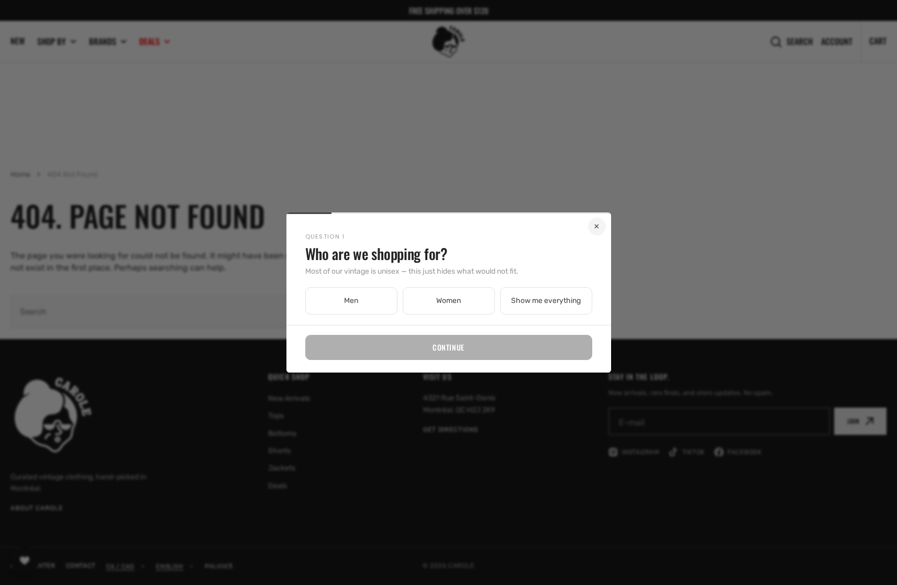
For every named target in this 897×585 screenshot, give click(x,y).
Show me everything (546, 300)
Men (351, 300)
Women (448, 300)
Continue (448, 347)
